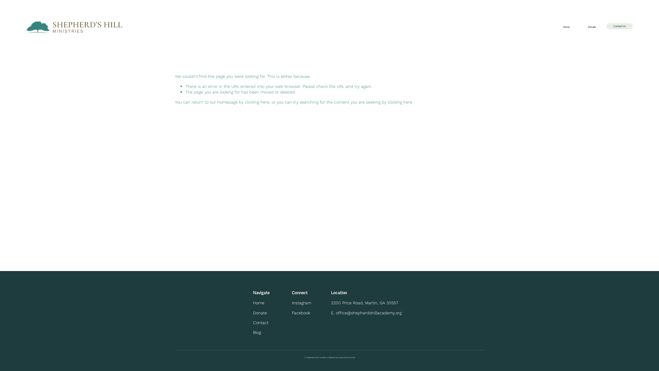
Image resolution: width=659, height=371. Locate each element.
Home (566, 27)
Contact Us (619, 26)
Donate (592, 27)
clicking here (257, 102)
